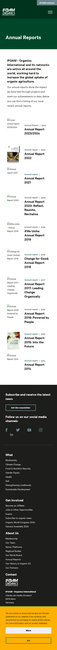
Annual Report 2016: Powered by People (36, 317)
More (28, 630)
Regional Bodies (13, 550)
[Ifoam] (28, 582)
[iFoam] (9, 11)
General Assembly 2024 (17, 526)
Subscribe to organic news (19, 518)
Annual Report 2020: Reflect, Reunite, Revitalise (34, 207)
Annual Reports (13, 559)
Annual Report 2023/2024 (34, 131)
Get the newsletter (20, 407)
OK (28, 640)
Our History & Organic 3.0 (18, 563)
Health (9, 476)
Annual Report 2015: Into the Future (34, 342)
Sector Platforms (14, 546)
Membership (12, 538)
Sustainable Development (18, 489)
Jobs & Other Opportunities (19, 509)
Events (9, 513)
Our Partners (12, 567)
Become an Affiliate (15, 505)
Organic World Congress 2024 (20, 522)
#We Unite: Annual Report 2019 (34, 235)
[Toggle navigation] (50, 11)
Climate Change (13, 464)
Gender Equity (12, 472)
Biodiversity (11, 460)
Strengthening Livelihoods (18, 485)
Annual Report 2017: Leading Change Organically (34, 290)
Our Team (10, 542)
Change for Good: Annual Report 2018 (36, 262)
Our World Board (14, 555)
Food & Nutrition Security (18, 468)
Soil (7, 480)
